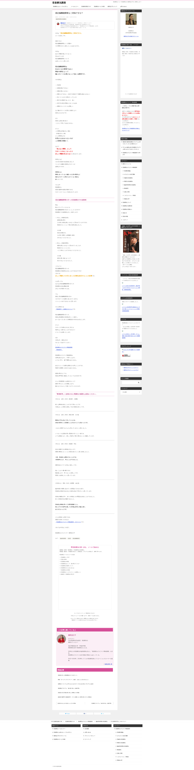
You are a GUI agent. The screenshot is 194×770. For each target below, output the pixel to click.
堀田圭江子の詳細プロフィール (131, 36)
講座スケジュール (127, 163)
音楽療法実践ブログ (86, 6)
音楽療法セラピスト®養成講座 (130, 167)
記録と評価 (126, 191)
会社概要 (87, 728)
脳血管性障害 (63, 538)
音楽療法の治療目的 (127, 205)
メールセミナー (74, 6)
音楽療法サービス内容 (99, 6)
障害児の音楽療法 (128, 181)
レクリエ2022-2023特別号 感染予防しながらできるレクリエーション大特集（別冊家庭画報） (131, 287)
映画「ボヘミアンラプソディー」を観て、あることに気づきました (73, 679)
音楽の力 (125, 212)
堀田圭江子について (112, 6)
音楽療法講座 (59, 2)
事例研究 (126, 188)
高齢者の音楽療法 (128, 178)
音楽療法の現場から (127, 209)
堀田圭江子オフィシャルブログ (131, 370)
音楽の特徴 (125, 216)
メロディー (125, 219)
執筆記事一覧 (108, 664)
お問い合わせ (123, 6)
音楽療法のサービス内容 (59, 739)
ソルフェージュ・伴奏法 (130, 195)
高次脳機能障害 (76, 538)
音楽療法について (127, 202)
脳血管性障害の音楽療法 (61, 19)
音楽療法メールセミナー (59, 728)
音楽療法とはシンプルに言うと (60, 6)
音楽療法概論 (127, 170)
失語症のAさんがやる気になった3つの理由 (67, 703)
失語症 (69, 538)
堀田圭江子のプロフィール (60, 735)
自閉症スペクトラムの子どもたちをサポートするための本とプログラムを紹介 (76, 683)
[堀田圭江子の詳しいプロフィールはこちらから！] (131, 23)
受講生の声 (126, 198)
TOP (57, 721)
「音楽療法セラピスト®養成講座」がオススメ (68, 522)
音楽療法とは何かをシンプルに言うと (63, 732)
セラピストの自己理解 (129, 174)
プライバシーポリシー (90, 735)
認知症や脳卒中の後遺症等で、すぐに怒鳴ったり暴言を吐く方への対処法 (74, 697)
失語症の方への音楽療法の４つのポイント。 (68, 675)
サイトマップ (88, 739)
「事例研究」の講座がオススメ (64, 309)
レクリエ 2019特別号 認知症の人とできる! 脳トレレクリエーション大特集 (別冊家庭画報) (131, 308)
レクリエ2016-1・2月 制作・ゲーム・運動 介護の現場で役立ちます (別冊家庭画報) (131, 335)
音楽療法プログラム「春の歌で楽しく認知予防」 (69, 688)
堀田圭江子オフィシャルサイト (131, 367)
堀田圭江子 (63, 23)
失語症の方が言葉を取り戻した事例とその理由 (68, 692)
